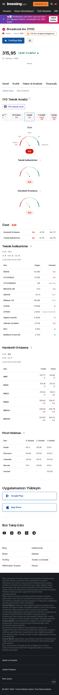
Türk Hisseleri (44, 11)
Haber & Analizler (33, 83)
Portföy (5, 559)
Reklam (35, 554)
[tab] (16, 117)
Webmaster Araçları (11, 565)
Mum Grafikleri (23, 91)
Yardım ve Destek (40, 559)
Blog (4, 548)
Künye (35, 565)
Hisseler (7, 11)
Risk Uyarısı (7, 679)
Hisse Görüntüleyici (24, 11)
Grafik (15, 83)
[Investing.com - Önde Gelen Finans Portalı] (16, 4)
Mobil (4, 554)
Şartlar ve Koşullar (9, 660)
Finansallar (52, 83)
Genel (5, 83)
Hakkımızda (37, 548)
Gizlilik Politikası (9, 669)
